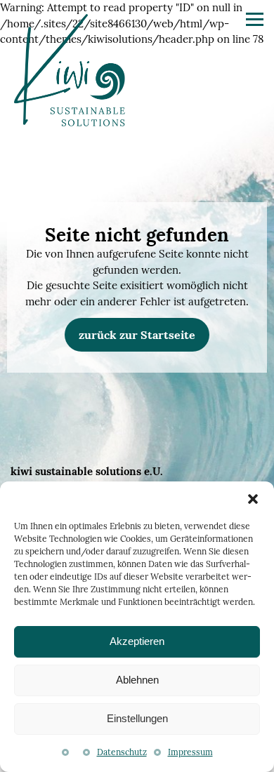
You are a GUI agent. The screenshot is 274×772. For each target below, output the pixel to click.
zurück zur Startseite (137, 335)
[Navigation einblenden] (254, 20)
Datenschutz (122, 752)
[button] (253, 499)
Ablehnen (137, 680)
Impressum (190, 752)
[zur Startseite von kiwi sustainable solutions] (69, 72)
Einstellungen (137, 718)
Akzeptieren (137, 641)
